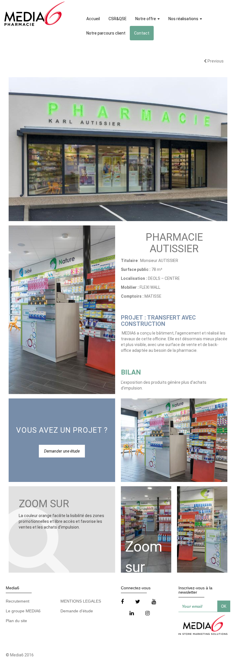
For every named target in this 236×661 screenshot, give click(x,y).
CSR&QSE (118, 18)
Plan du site (16, 620)
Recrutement (17, 601)
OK (223, 606)
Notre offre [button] (146, 18)
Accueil (93, 18)
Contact (141, 33)
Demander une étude (62, 451)
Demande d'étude (76, 611)
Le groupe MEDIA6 (23, 611)
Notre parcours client (105, 33)
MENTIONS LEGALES (80, 601)
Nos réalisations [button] (183, 18)
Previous (215, 61)
